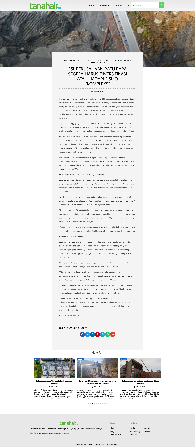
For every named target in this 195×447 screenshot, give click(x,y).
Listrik (127, 60)
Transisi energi (97, 63)
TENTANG (118, 5)
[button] (82, 334)
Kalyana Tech (114, 444)
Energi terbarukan (104, 60)
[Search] (161, 5)
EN (128, 5)
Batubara (67, 60)
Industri (118, 60)
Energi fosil (87, 60)
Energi (76, 60)
